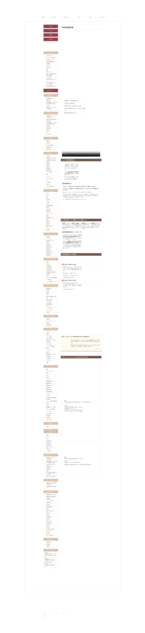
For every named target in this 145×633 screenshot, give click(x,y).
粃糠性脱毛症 (48, 442)
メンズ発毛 (48, 182)
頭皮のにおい (48, 448)
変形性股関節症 (49, 299)
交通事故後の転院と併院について (51, 487)
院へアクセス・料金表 (50, 57)
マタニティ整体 (49, 172)
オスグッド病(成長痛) (50, 346)
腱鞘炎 (47, 261)
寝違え (47, 219)
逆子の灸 (48, 143)
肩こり (47, 132)
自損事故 (48, 546)
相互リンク (48, 65)
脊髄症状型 (48, 100)
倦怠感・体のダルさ (50, 510)
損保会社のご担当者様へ (51, 476)
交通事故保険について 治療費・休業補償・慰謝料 (51, 103)
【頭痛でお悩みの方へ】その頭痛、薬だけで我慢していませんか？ (50, 555)
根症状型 (48, 504)
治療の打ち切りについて (51, 464)
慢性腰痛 (48, 126)
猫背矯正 (48, 164)
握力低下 (48, 514)
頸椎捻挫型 (48, 498)
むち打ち (48, 227)
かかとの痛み (48, 301)
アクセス (78, 17)
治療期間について (49, 466)
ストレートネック (49, 213)
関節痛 (47, 292)
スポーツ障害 (48, 344)
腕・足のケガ (48, 531)
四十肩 (47, 201)
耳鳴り (47, 508)
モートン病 (48, 310)
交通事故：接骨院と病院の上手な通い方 (51, 120)
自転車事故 (48, 544)
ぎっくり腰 (48, 134)
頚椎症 (47, 215)
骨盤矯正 (48, 162)
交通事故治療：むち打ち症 (51, 158)
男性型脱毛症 (48, 444)
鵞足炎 (47, 352)
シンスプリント (49, 360)
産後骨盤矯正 (48, 170)
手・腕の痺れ (48, 279)
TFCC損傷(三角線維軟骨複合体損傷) (51, 273)
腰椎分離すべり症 (49, 385)
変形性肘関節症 (49, 270)
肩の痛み (48, 229)
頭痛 (47, 197)
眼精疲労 (48, 223)
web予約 (51, 39)
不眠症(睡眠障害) (49, 205)
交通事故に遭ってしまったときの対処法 (51, 108)
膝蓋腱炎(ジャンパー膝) (50, 340)
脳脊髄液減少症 (49, 98)
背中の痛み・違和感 (50, 529)
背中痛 (47, 242)
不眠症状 (48, 518)
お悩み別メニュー (51, 90)
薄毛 (47, 434)
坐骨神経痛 (48, 255)
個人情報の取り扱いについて (51, 80)
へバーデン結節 (49, 281)
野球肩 (47, 333)
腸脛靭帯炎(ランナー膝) (50, 354)
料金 (90, 17)
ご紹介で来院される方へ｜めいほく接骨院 (51, 83)
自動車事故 (48, 542)
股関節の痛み (48, 128)
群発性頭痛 (48, 211)
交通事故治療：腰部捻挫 (51, 160)
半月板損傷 (48, 356)
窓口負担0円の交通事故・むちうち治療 (51, 473)
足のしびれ (48, 306)
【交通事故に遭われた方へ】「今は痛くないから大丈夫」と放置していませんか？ (50, 561)
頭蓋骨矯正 (48, 168)
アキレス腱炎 (48, 413)
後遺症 (47, 470)
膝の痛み (48, 130)
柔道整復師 (67, 336)
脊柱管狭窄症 (48, 383)
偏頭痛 (47, 207)
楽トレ (47, 180)
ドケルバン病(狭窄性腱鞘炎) (51, 277)
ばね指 (47, 263)
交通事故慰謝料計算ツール (51, 61)
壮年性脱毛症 (48, 440)
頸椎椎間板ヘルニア (50, 217)
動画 (47, 69)
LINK (90, 628)
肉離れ (47, 362)
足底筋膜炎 (48, 358)
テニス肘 (48, 350)
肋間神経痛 (48, 244)
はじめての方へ (49, 55)
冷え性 (47, 426)
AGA (47, 438)
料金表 (50, 35)
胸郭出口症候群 (49, 225)
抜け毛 (47, 436)
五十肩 (47, 203)
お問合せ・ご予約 (49, 59)
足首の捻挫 (48, 342)
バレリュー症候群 (49, 500)
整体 (47, 174)
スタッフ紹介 (48, 77)
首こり (47, 193)
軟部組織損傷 (48, 523)
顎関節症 (48, 221)
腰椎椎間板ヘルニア (50, 240)
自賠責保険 (48, 468)
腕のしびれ (48, 525)
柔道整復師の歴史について (51, 86)
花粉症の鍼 (48, 149)
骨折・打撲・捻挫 (49, 535)
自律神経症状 (48, 516)
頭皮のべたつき (49, 446)
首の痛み (48, 199)
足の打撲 (48, 105)
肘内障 (47, 275)
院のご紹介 (48, 67)
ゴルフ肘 (48, 331)
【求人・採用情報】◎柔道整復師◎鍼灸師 (51, 74)
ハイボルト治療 (49, 178)
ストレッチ (48, 176)
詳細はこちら (97, 348)
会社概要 (48, 63)
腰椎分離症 (48, 248)
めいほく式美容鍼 (49, 145)
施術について (66, 17)
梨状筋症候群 (48, 246)
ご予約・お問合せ (101, 17)
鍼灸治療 (48, 141)
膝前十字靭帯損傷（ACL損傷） (51, 297)
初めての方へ (54, 17)
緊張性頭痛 (48, 209)
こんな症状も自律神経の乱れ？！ (49, 565)
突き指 (47, 405)
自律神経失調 (48, 147)
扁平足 (47, 294)
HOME (43, 17)
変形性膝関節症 (49, 391)
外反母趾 (48, 312)
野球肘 (47, 348)
